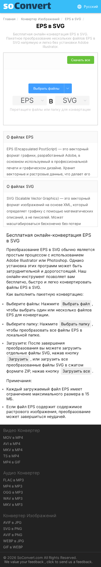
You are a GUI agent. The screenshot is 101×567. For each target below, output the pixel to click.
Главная (9, 19)
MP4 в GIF (11, 462)
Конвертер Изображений (40, 19)
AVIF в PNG (12, 535)
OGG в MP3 (13, 492)
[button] (87, 6)
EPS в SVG (73, 19)
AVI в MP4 (11, 444)
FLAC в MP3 (13, 480)
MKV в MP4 (13, 450)
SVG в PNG (12, 528)
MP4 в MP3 (12, 486)
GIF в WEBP (13, 547)
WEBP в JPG (13, 541)
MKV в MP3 (13, 504)
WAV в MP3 (13, 498)
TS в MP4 (11, 456)
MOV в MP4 (13, 437)
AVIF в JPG (12, 522)
